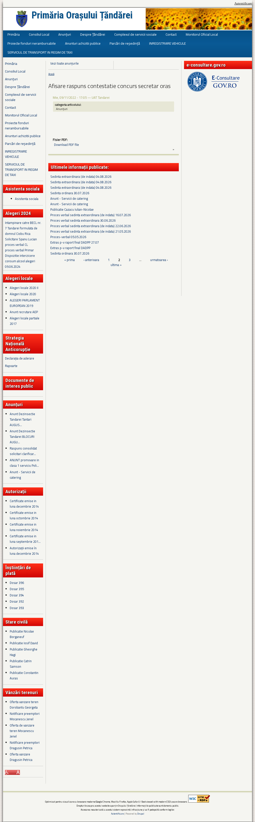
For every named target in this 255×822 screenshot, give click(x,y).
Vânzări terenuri (21, 692)
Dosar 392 (17, 601)
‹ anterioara (91, 259)
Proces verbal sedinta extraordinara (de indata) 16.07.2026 (90, 214)
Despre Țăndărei (92, 34)
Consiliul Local (39, 34)
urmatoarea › (159, 259)
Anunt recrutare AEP (24, 311)
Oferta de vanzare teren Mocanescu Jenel (22, 731)
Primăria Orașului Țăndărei (82, 15)
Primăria (13, 34)
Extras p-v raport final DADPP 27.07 (74, 242)
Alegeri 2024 (18, 213)
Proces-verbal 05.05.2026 (68, 236)
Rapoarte (11, 365)
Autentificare (243, 3)
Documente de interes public (19, 383)
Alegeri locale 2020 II (24, 287)
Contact (171, 34)
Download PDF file (66, 144)
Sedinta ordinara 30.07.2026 (69, 192)
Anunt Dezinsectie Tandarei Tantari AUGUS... (22, 419)
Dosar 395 (17, 588)
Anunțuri (64, 34)
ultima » (116, 264)
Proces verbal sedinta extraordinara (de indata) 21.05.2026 (90, 231)
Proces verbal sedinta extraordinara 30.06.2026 (83, 220)
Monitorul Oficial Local (202, 34)
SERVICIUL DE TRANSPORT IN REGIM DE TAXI (39, 52)
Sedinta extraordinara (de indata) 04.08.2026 (80, 176)
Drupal (140, 813)
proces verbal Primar (19, 250)
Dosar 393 (17, 607)
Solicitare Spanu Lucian (21, 239)
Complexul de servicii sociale (135, 34)
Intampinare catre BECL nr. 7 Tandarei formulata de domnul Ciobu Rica (23, 228)
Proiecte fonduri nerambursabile (31, 43)
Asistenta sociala (26, 198)
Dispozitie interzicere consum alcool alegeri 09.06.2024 (20, 261)
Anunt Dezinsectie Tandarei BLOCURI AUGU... (22, 437)
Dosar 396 (17, 582)
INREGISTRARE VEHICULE (167, 43)
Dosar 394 (17, 595)
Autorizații (15, 491)
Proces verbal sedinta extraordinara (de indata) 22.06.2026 (90, 225)
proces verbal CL (16, 244)
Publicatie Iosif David (24, 642)
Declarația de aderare (19, 358)
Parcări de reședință (125, 43)
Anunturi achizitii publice (83, 43)
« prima (69, 259)
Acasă (51, 74)
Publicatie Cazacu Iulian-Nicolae (72, 209)
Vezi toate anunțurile (64, 63)
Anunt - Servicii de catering (69, 198)
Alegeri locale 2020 (23, 293)
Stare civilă (16, 622)
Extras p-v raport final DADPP (70, 247)
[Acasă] (21, 19)
